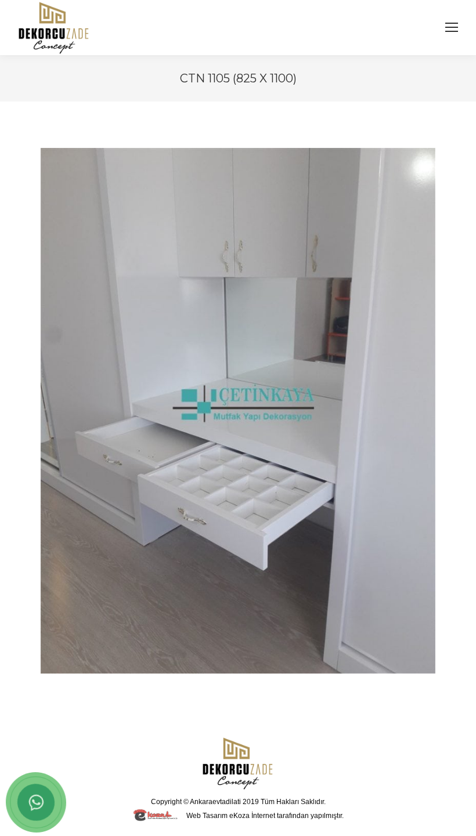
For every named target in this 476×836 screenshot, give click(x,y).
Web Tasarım (207, 816)
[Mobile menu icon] (452, 27)
